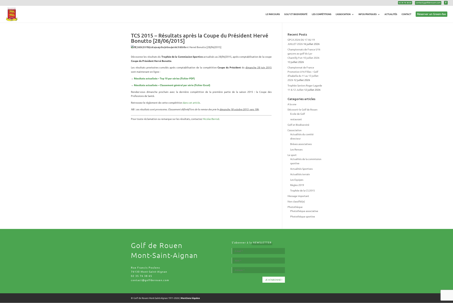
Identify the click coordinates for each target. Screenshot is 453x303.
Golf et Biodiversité (298, 124)
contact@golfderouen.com (150, 280)
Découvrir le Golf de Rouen (302, 109)
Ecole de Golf (297, 113)
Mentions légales (190, 297)
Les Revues (296, 149)
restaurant (296, 119)
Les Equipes (296, 179)
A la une (292, 104)
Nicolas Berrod (211, 118)
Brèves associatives (301, 143)
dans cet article (191, 102)
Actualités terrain (300, 174)
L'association (295, 130)
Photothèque (295, 206)
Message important (298, 195)
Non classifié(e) (296, 201)
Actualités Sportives (301, 168)
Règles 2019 (297, 185)
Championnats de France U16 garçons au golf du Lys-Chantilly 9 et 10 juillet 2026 (304, 53)
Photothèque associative (304, 210)
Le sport (155, 47)
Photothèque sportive (302, 216)
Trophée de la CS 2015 (173, 47)
